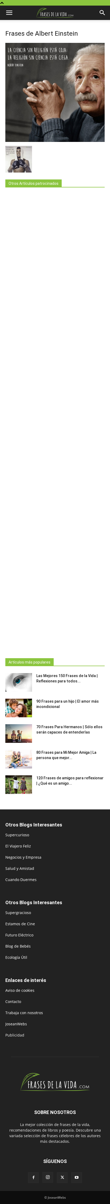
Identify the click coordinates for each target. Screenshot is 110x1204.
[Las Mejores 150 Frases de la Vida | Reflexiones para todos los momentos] (18, 682)
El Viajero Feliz (18, 846)
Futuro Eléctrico (19, 934)
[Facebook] (33, 1177)
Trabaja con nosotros (24, 1012)
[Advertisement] (55, 421)
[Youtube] (76, 1177)
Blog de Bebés (18, 946)
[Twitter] (62, 1177)
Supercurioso (17, 834)
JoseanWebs (16, 1023)
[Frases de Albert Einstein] (55, 140)
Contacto (13, 1001)
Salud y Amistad (19, 868)
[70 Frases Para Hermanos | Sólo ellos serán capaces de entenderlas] (18, 733)
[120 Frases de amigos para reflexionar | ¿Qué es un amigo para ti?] (18, 784)
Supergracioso (18, 912)
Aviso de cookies (19, 990)
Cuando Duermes (21, 879)
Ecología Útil (16, 957)
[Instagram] (47, 1177)
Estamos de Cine (20, 923)
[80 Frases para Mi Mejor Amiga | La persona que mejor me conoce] (18, 759)
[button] (9, 13)
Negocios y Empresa (23, 857)
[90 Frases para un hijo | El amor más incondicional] (18, 708)
